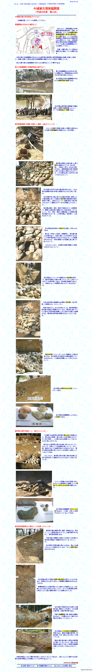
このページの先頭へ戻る (64, 665)
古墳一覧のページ (29, 665)
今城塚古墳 (42, 4)
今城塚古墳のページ (45, 665)
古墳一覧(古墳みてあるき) (28, 4)
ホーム (16, 4)
